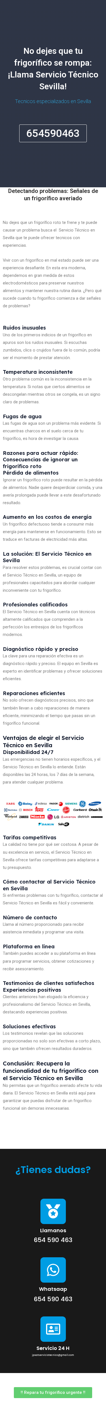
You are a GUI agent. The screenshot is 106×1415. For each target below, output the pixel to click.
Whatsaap (53, 1288)
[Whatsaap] (53, 1270)
